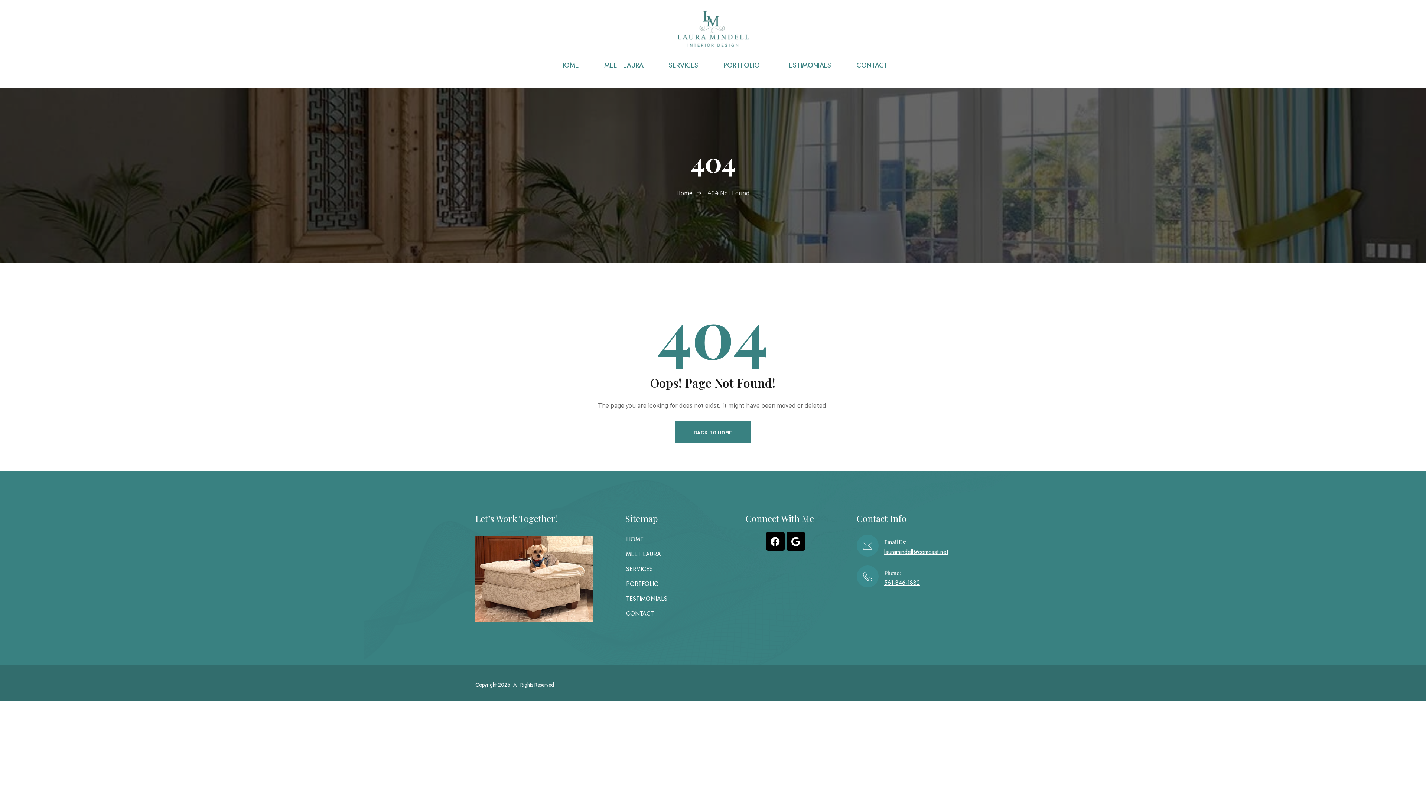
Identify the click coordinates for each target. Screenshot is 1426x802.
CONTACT (640, 613)
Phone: (892, 573)
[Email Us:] (868, 546)
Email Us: (895, 542)
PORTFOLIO (642, 584)
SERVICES (639, 569)
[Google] (796, 541)
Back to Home (713, 432)
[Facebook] (775, 541)
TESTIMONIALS (646, 598)
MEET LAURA (643, 554)
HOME (635, 539)
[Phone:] (868, 576)
